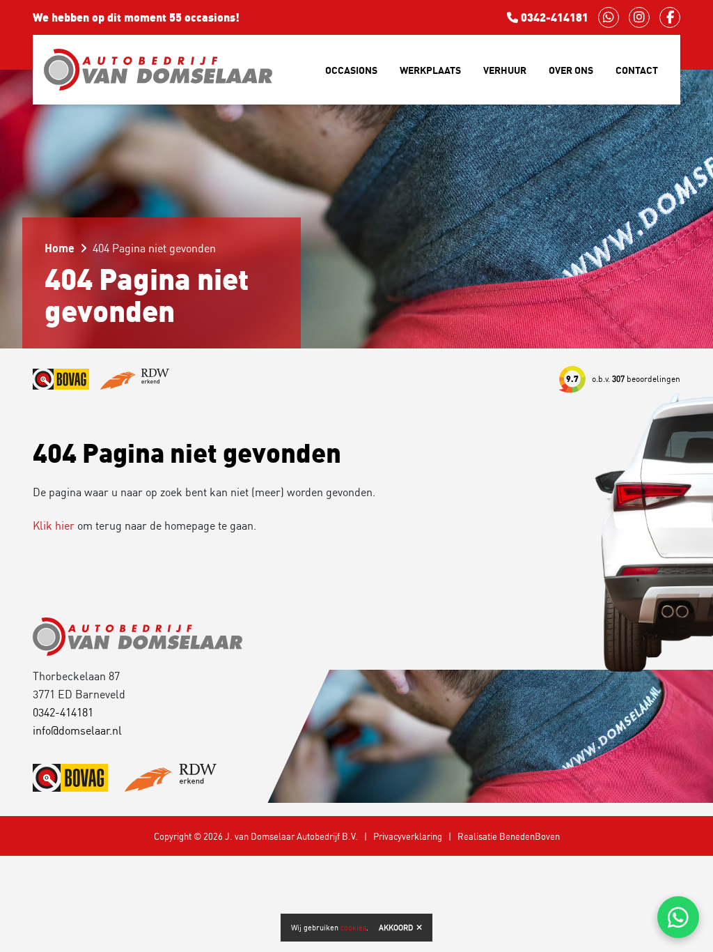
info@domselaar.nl (77, 730)
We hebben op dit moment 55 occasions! (136, 17)
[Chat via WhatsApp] (678, 917)
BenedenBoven (529, 836)
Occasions (351, 70)
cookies (353, 927)
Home (60, 248)
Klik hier (54, 525)
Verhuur (504, 70)
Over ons (571, 70)
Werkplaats (430, 70)
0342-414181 (553, 17)
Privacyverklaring (407, 836)
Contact (637, 70)
